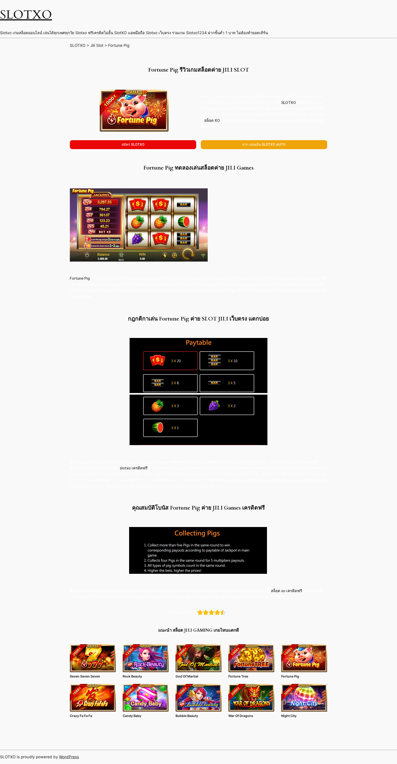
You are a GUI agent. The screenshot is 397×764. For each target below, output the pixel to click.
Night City (289, 716)
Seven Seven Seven (85, 676)
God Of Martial (187, 676)
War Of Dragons (240, 716)
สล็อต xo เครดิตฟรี (286, 590)
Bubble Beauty (187, 716)
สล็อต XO (212, 120)
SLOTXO (26, 15)
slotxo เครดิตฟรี (133, 468)
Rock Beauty (132, 676)
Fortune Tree (238, 676)
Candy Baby (132, 716)
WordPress (69, 757)
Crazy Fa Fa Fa (81, 716)
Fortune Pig (80, 278)
